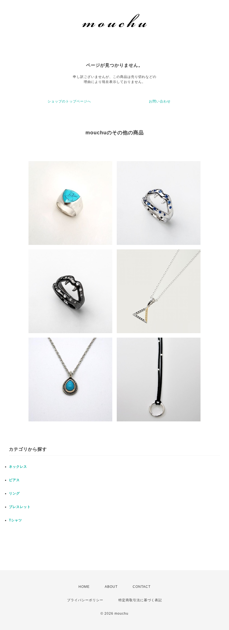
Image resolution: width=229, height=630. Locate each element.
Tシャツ (15, 520)
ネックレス (18, 467)
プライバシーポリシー (85, 600)
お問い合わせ (160, 101)
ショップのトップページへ (69, 101)
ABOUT (111, 587)
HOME (84, 587)
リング (14, 493)
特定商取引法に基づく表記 (140, 600)
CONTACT (142, 587)
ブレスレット (20, 507)
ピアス (14, 480)
